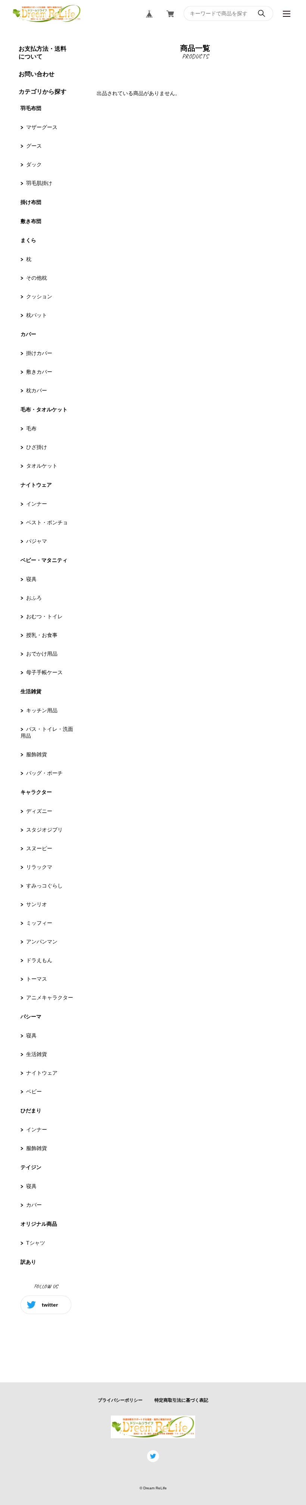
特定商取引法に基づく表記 (181, 1400)
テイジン (31, 1167)
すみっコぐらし (44, 886)
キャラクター (36, 792)
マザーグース (41, 127)
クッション (39, 296)
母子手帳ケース (44, 672)
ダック (34, 164)
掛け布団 (31, 202)
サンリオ (36, 904)
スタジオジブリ (44, 830)
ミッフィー (39, 923)
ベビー (34, 1091)
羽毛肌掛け (39, 183)
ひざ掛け (36, 447)
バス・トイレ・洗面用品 (47, 732)
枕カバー (36, 390)
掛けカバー (39, 353)
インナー (36, 504)
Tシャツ (35, 1243)
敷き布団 (31, 221)
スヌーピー (39, 848)
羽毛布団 (31, 108)
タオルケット (41, 466)
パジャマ (36, 541)
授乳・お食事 (41, 635)
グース (34, 146)
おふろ (34, 598)
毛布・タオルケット (44, 409)
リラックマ (39, 867)
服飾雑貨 (36, 754)
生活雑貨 (31, 691)
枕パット (36, 315)
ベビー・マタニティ (44, 560)
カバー (28, 334)
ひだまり (31, 1110)
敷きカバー (39, 372)
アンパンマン (41, 942)
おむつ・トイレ (44, 616)
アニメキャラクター (49, 997)
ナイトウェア (36, 485)
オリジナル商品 (39, 1224)
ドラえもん (39, 960)
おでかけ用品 (41, 654)
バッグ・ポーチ (44, 773)
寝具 (31, 579)
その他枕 (36, 278)
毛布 (31, 428)
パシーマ (31, 1016)
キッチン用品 (41, 710)
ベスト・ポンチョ (47, 522)
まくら (28, 240)
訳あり (28, 1262)
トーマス (36, 979)
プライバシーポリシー (120, 1400)
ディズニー (39, 811)
